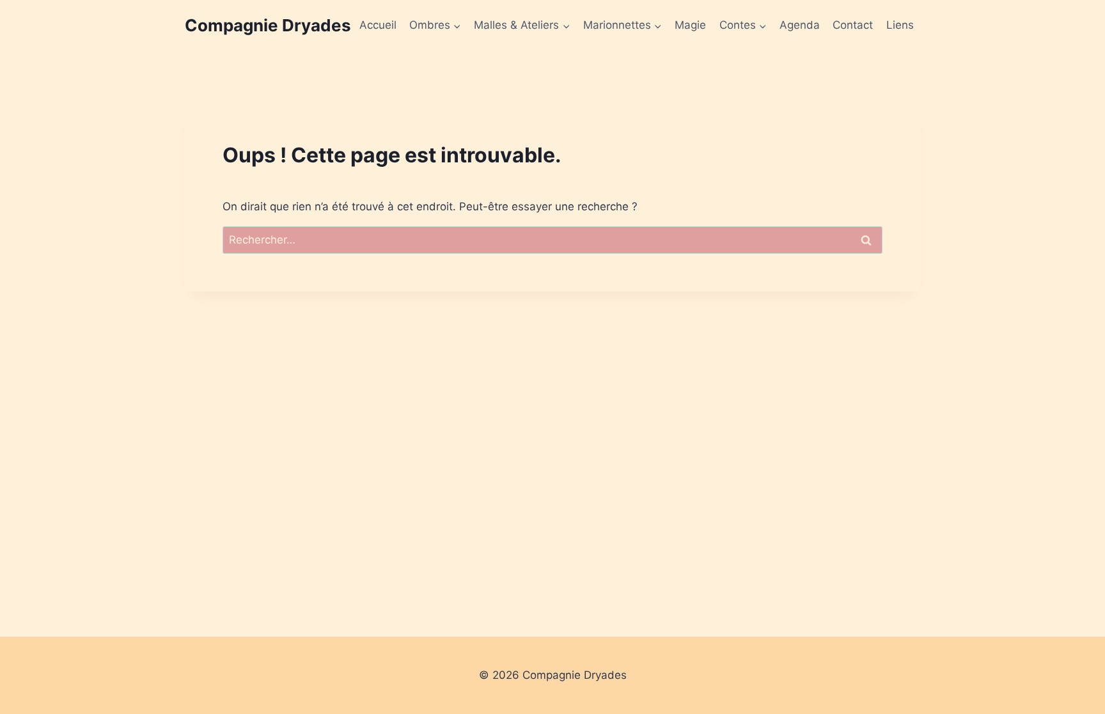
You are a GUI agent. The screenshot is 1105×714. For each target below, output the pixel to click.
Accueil (377, 25)
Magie (690, 25)
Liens (900, 25)
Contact (853, 25)
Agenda (800, 25)
